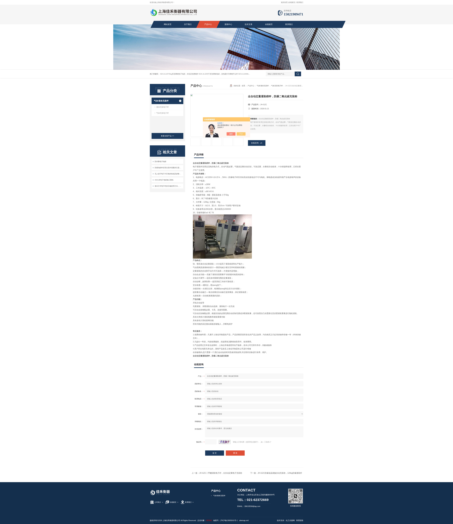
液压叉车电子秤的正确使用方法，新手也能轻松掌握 (169, 186)
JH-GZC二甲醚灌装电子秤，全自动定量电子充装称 (220, 473)
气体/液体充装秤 (161, 101)
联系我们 (300, 2)
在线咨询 (255, 143)
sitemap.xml (244, 520)
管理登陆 (299, 520)
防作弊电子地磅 (160, 161)
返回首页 (284, 2)
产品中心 (208, 24)
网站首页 (167, 24)
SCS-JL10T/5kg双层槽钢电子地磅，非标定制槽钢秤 (179, 74)
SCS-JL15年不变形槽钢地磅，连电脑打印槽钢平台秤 (218, 74)
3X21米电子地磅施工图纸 (164, 180)
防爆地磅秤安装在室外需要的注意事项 (169, 168)
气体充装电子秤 (162, 113)
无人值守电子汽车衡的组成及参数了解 (169, 174)
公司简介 (158, 502)
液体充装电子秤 (162, 107)
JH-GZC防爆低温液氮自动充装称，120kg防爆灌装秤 (280, 473)
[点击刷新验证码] (225, 442)
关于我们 (188, 24)
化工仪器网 (290, 520)
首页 (243, 86)
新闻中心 (228, 24)
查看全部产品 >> (167, 136)
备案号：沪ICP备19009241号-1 (225, 520)
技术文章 (248, 24)
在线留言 (292, 2)
